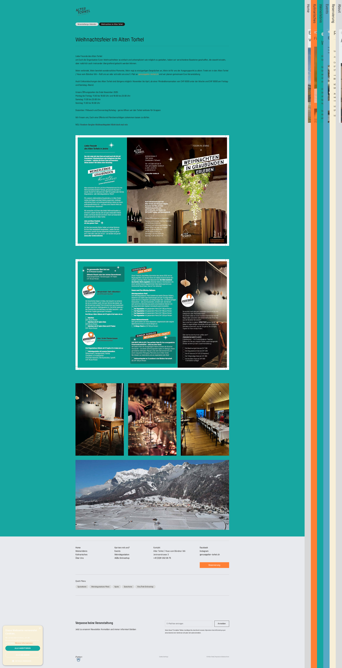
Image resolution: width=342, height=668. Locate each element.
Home (78, 547)
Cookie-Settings (163, 657)
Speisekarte (82, 587)
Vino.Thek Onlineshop (145, 587)
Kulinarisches (81, 554)
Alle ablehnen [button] (23, 655)
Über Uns (79, 558)
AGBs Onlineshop (121, 558)
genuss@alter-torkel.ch (148, 74)
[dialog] (23, 645)
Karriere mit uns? (122, 547)
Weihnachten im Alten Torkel (112, 24)
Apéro (116, 587)
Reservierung (214, 565)
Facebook (204, 547)
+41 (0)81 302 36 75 (162, 558)
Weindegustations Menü (100, 587)
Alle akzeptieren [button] (23, 648)
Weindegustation (121, 554)
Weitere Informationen (24, 643)
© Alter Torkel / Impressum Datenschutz (218, 657)
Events (117, 551)
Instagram (204, 551)
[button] (22, 661)
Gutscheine (128, 587)
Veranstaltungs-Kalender (87, 24)
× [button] (40, 628)
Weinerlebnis (81, 551)
